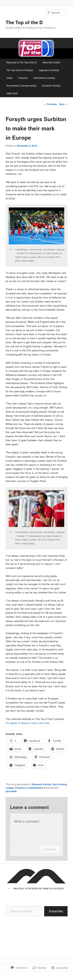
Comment (49, 849)
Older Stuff (12, 93)
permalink (11, 791)
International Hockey (44, 77)
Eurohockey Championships (21, 85)
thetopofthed (36, 787)
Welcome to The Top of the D (21, 62)
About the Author (51, 62)
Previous (50, 104)
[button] (36, 226)
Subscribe (56, 911)
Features (23, 77)
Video (9, 77)
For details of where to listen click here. (28, 723)
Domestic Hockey (51, 85)
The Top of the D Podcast (19, 70)
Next (63, 104)
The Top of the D (24, 22)
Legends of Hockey (49, 70)
